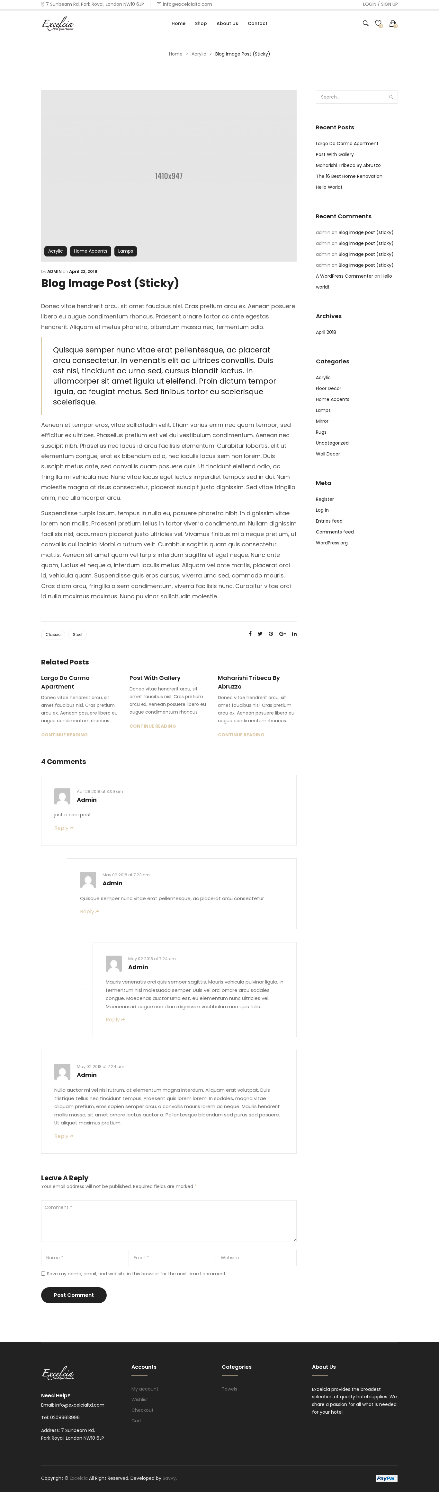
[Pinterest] (271, 633)
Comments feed (335, 532)
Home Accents (90, 251)
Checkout (142, 1410)
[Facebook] (250, 633)
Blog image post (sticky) (366, 232)
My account (144, 1389)
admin (54, 271)
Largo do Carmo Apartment (65, 682)
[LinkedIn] (294, 633)
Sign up (389, 4)
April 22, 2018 (83, 271)
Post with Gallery (155, 678)
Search (391, 97)
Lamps (125, 251)
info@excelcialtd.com (187, 4)
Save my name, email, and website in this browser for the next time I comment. (137, 1273)
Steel (77, 634)
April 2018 (326, 332)
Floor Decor (328, 388)
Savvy (169, 1478)
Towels (229, 1389)
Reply (61, 828)
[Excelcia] (63, 23)
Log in (322, 510)
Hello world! (329, 187)
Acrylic (199, 54)
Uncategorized (332, 443)
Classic (53, 634)
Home (176, 54)
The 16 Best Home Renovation (349, 176)
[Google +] (282, 633)
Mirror (322, 421)
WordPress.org (332, 543)
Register (325, 499)
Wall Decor (328, 454)
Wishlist (139, 1399)
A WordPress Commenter (344, 276)
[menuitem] (178, 23)
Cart (136, 1421)
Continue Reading (64, 735)
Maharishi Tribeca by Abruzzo (249, 682)
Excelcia (79, 1478)
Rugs (321, 432)
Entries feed (329, 521)
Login (369, 4)
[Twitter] (260, 633)
